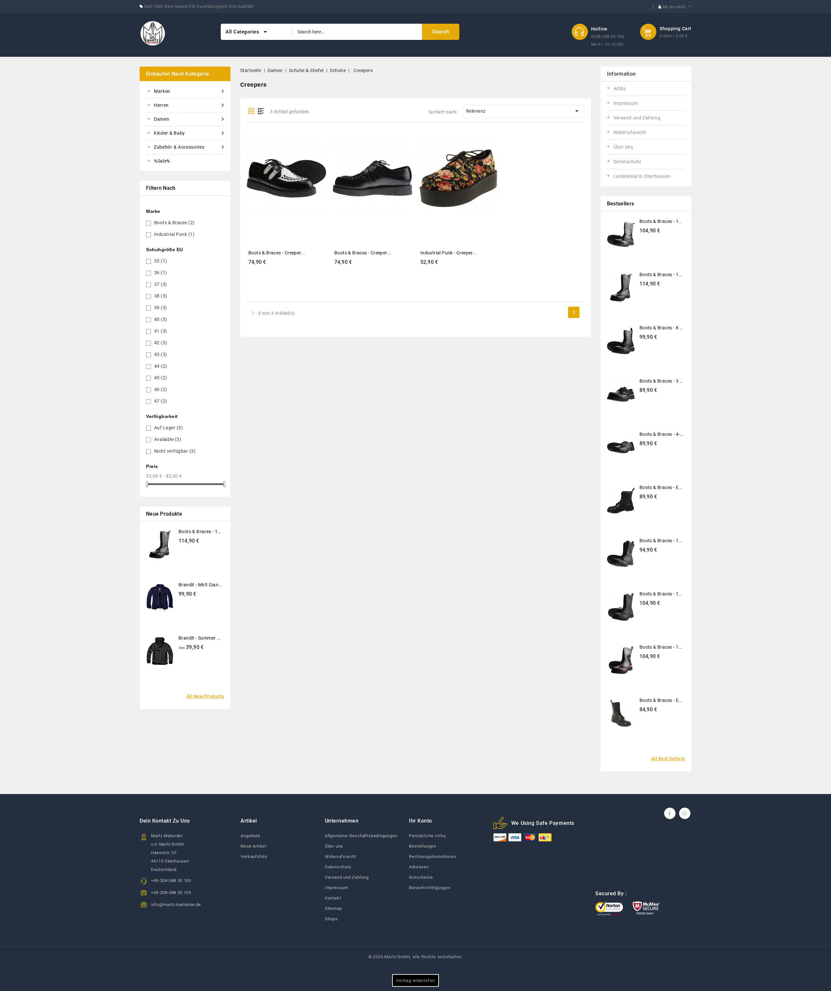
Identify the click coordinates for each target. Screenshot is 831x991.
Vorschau (279, 173)
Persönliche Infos (427, 835)
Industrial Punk (174, 234)
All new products (205, 696)
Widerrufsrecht (630, 132)
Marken (162, 91)
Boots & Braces (174, 222)
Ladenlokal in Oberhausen (642, 176)
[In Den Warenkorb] (294, 173)
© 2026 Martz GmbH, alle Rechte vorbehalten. (415, 956)
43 (160, 354)
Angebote (250, 835)
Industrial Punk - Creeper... (448, 252)
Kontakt (333, 898)
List (261, 111)
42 (160, 342)
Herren (161, 105)
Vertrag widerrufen (415, 980)
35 (160, 260)
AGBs (620, 88)
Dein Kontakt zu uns (165, 821)
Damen (161, 119)
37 (160, 284)
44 (160, 366)
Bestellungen (422, 846)
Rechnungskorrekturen (432, 856)
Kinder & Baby (169, 133)
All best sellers (668, 758)
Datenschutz (627, 161)
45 (160, 377)
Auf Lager (168, 427)
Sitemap (333, 908)
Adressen (418, 866)
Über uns (334, 846)
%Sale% (162, 161)
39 (160, 307)
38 (160, 296)
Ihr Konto (420, 821)
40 (160, 319)
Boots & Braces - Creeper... (276, 252)
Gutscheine (421, 877)
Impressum (626, 103)
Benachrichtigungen (429, 887)
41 (160, 331)
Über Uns (623, 147)
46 (160, 389)
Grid (251, 111)
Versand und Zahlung (637, 117)
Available (167, 439)
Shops (331, 918)
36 (160, 272)
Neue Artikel (253, 846)
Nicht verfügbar (175, 451)
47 (160, 401)
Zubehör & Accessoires (179, 147)
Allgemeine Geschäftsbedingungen (361, 835)
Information (621, 74)
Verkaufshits (254, 856)
